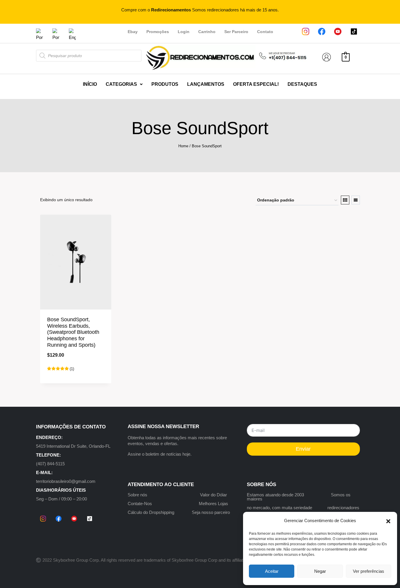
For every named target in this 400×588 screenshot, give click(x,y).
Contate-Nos (140, 503)
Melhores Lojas (213, 503)
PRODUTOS (164, 84)
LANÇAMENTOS (205, 84)
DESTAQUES (302, 84)
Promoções (157, 31)
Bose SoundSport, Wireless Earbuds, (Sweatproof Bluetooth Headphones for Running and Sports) (73, 332)
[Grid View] (345, 200)
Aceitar (271, 571)
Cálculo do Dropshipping (151, 512)
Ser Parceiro (236, 31)
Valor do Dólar (213, 494)
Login (183, 31)
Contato (265, 31)
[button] (388, 521)
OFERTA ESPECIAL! (256, 84)
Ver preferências (368, 571)
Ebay (133, 31)
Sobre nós (137, 494)
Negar (320, 571)
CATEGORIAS (121, 84)
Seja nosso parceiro (211, 512)
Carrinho (207, 31)
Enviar (303, 449)
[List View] (355, 200)
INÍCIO (90, 84)
